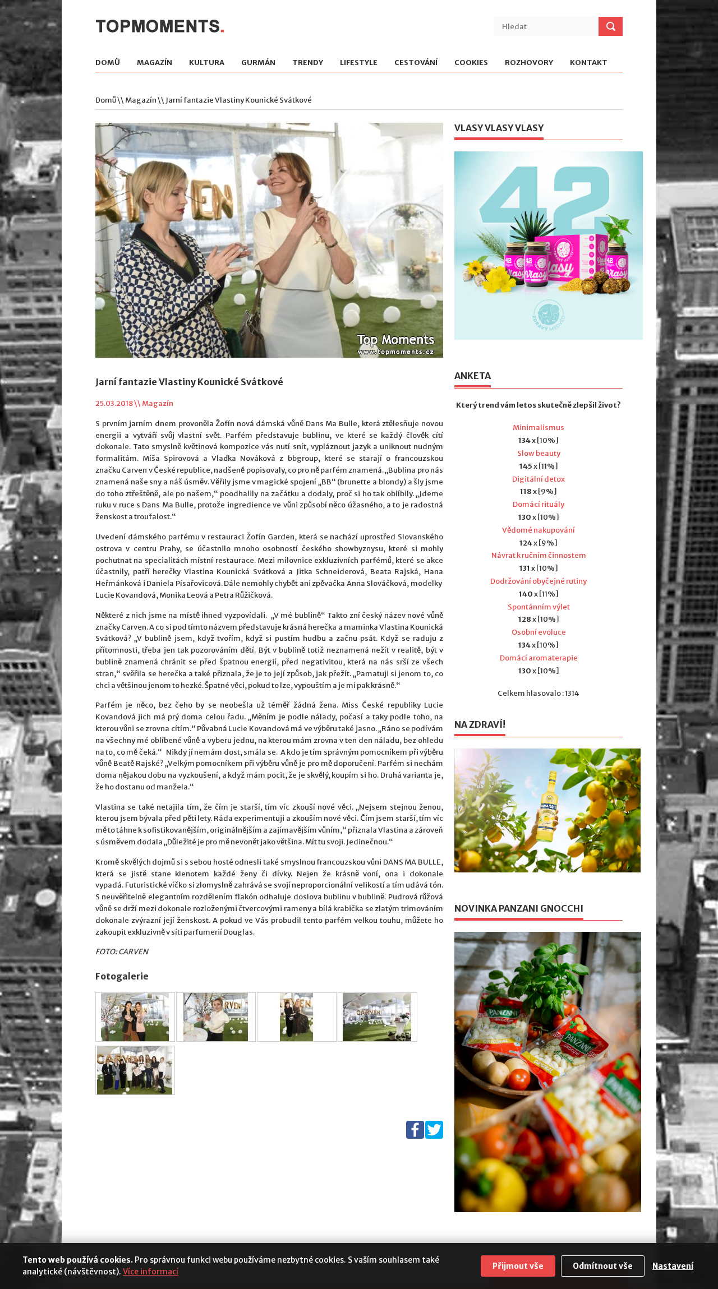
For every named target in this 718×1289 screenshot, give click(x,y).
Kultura (206, 63)
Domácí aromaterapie (539, 658)
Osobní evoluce (539, 632)
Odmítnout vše (603, 1266)
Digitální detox (538, 479)
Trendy (307, 63)
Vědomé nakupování (538, 530)
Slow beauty (538, 453)
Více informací (150, 1272)
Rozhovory (529, 63)
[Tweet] (434, 1136)
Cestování (416, 63)
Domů (107, 63)
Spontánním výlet (539, 607)
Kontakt (588, 63)
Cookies (471, 63)
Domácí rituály (538, 504)
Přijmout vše (518, 1266)
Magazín (154, 63)
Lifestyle (359, 63)
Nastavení (672, 1266)
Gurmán (258, 63)
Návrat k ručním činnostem (538, 555)
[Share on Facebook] (415, 1136)
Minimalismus (538, 427)
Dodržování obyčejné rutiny (538, 581)
